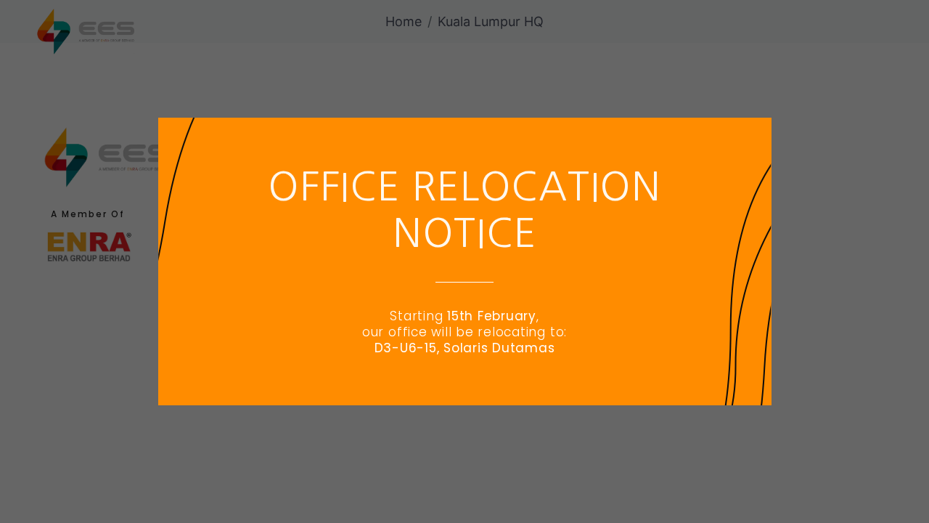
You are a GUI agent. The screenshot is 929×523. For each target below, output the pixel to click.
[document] (464, 261)
